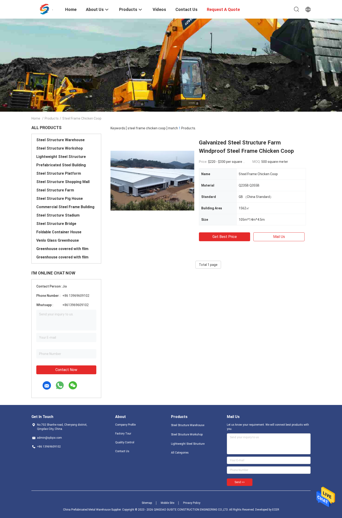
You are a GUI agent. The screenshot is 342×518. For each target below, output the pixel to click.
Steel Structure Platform (58, 173)
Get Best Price (224, 236)
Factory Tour (123, 433)
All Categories (180, 452)
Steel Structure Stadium (58, 215)
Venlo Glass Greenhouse (57, 240)
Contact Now (66, 370)
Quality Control (124, 442)
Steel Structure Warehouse (60, 140)
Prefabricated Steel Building (61, 165)
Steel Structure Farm (55, 190)
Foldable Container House (58, 232)
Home (35, 118)
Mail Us (279, 236)
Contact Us (122, 451)
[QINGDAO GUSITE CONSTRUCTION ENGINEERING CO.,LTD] (45, 9)
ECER (275, 509)
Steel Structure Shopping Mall (63, 182)
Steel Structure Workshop (59, 148)
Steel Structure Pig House (59, 198)
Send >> (240, 482)
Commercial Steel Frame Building (65, 207)
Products (52, 118)
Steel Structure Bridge (56, 223)
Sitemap (147, 503)
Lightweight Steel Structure (61, 156)
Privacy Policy (191, 503)
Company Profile (125, 424)
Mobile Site (167, 503)
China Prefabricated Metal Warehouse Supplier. (92, 509)
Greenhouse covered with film (62, 249)
